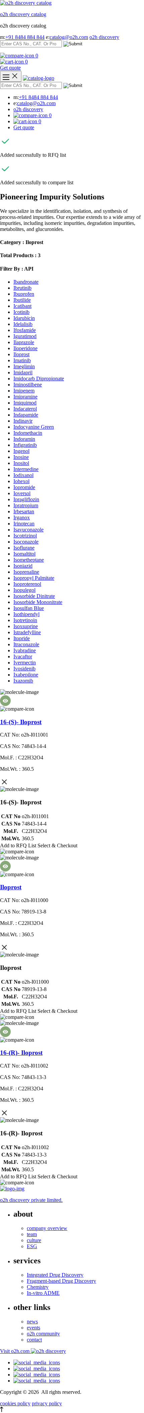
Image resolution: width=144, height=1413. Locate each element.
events (33, 1327)
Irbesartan (23, 511)
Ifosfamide (24, 330)
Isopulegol (24, 590)
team (32, 1234)
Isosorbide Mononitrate (37, 602)
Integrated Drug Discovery (55, 1275)
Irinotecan (23, 523)
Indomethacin (27, 433)
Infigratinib (25, 445)
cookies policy (15, 1403)
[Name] (10, 76)
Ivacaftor (22, 656)
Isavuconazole (28, 529)
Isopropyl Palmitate (33, 578)
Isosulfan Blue (28, 608)
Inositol (21, 463)
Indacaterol (25, 409)
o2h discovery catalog (23, 14)
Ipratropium (25, 505)
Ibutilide (22, 300)
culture (34, 1240)
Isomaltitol (24, 554)
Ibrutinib (22, 288)
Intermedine (26, 469)
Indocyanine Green (33, 427)
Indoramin (24, 439)
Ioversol (21, 493)
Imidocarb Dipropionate (38, 378)
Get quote (10, 67)
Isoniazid (22, 566)
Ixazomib (23, 681)
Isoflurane (23, 548)
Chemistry (38, 1287)
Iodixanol (23, 475)
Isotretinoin (25, 620)
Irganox (21, 517)
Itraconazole (26, 644)
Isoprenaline (26, 572)
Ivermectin (24, 662)
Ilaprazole (23, 342)
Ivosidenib (24, 668)
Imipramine (25, 396)
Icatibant (22, 306)
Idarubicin (24, 318)
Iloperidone (25, 348)
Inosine (21, 457)
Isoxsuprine (25, 626)
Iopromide (24, 487)
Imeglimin (24, 366)
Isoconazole (26, 542)
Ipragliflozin (26, 499)
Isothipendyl (26, 614)
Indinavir (22, 421)
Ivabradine (24, 650)
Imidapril (22, 372)
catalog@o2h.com (69, 37)
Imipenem (23, 390)
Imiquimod (25, 403)
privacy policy (47, 1403)
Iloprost (21, 354)
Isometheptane (28, 560)
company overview (47, 1228)
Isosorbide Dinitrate (34, 596)
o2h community (43, 1333)
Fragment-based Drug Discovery (61, 1281)
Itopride (21, 638)
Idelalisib (22, 324)
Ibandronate (26, 282)
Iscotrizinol (25, 535)
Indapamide (25, 415)
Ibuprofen (23, 294)
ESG (32, 1246)
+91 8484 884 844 (25, 37)
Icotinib (21, 312)
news (32, 1321)
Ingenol (21, 451)
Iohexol (21, 481)
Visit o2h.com (15, 1351)
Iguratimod (25, 336)
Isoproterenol (27, 584)
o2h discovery (104, 37)
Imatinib (22, 360)
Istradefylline (27, 632)
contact (34, 1340)
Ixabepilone (25, 674)
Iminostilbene (27, 384)
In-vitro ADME (43, 1293)
